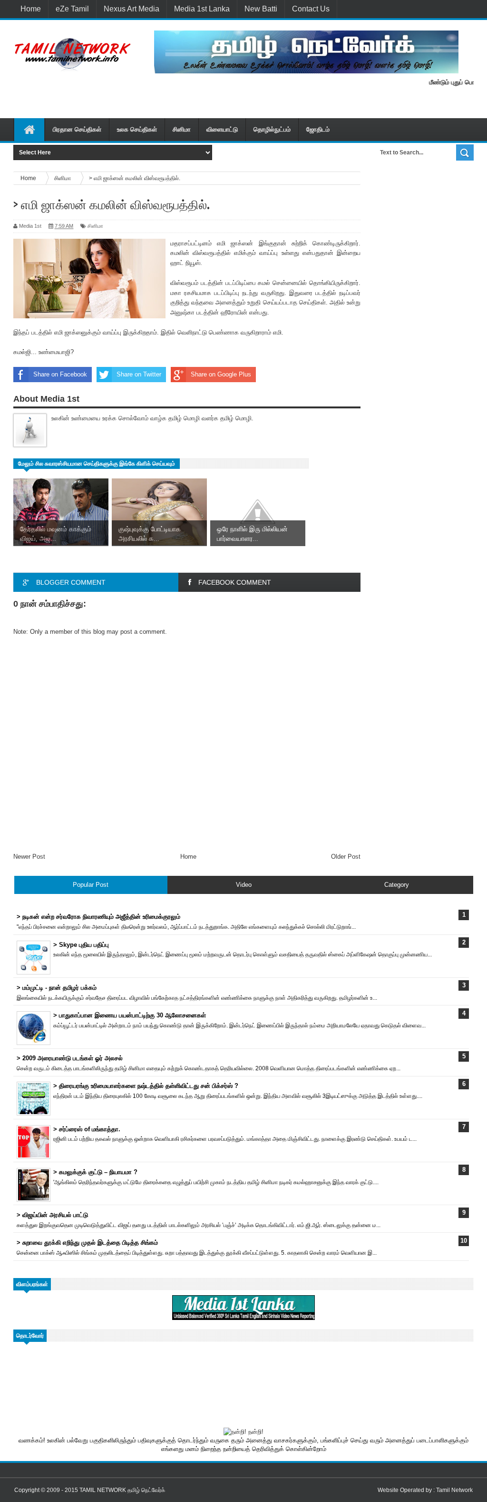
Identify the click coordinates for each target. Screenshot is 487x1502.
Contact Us (311, 9)
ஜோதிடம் (318, 129)
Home (30, 9)
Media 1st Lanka (202, 9)
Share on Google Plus (221, 374)
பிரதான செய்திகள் (77, 129)
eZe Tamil (72, 9)
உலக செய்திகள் (137, 129)
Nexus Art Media (131, 9)
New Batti (260, 9)
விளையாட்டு (222, 129)
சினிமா (182, 129)
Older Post (345, 856)
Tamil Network (454, 1490)
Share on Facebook (60, 374)
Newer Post (29, 856)
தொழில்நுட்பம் (272, 129)
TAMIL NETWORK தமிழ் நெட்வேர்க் (122, 1490)
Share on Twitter (139, 374)
